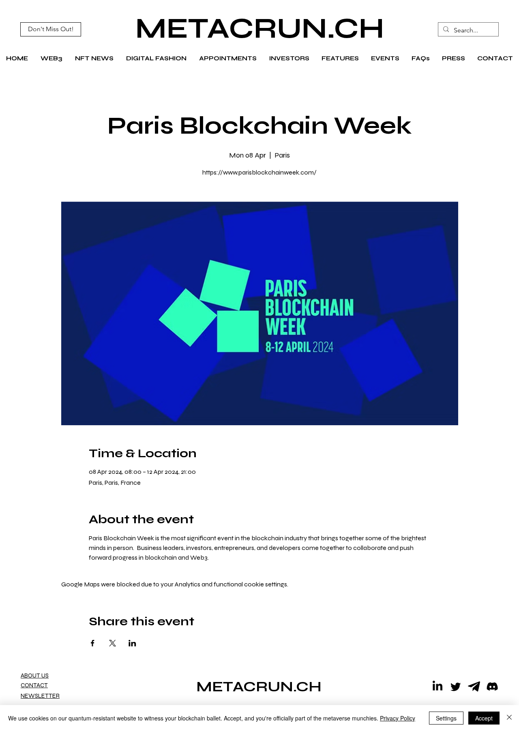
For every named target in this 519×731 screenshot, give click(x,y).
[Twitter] (456, 686)
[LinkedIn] (437, 686)
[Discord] (492, 686)
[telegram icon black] (474, 686)
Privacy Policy (397, 718)
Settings (446, 718)
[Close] (509, 718)
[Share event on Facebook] (93, 643)
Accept (484, 718)
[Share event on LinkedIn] (132, 643)
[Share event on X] (112, 643)
